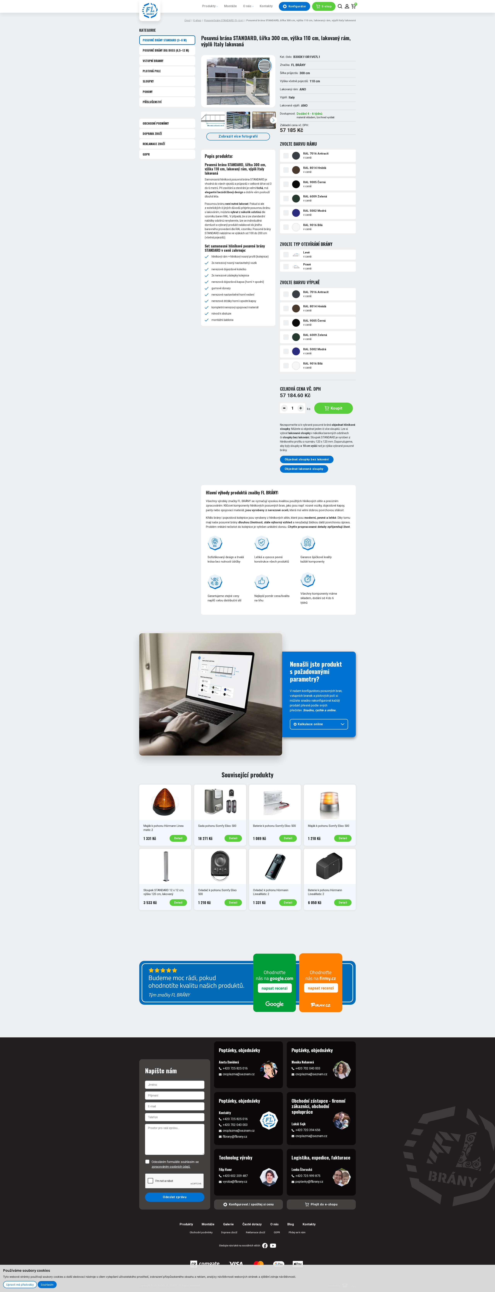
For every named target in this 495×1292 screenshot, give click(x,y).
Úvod (187, 20)
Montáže (230, 6)
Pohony (148, 91)
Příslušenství (152, 102)
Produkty (209, 6)
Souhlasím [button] (47, 1284)
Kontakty (266, 6)
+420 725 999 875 (307, 1176)
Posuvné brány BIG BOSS (166, 50)
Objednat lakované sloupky (304, 469)
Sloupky (148, 81)
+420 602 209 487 (235, 1176)
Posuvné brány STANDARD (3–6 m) (223, 20)
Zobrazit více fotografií (238, 136)
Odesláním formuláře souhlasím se (175, 1164)
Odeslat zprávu (174, 1197)
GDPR (146, 154)
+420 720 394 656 (307, 1130)
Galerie (228, 1224)
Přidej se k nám (297, 1232)
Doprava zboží (152, 133)
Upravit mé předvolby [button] (20, 1284)
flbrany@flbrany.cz (235, 1136)
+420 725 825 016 (235, 1068)
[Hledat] (340, 6)
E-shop (197, 20)
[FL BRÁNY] (149, 10)
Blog (290, 1224)
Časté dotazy (252, 1224)
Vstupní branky (153, 61)
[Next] (273, 120)
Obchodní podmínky (156, 123)
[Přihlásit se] (347, 6)
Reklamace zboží (154, 144)
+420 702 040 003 (307, 1068)
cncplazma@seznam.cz (239, 1074)
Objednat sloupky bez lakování (307, 459)
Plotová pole (152, 71)
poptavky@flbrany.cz (309, 1181)
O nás (247, 6)
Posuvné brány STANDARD (165, 40)
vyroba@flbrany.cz (235, 1181)
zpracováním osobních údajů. (171, 1167)
